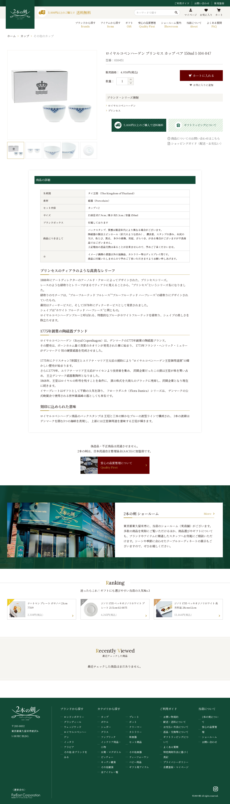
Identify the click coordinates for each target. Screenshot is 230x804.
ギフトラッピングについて (175, 739)
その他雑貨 (107, 767)
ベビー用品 (135, 762)
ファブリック (108, 737)
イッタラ (69, 742)
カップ (24, 36)
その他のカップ (44, 36)
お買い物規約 (170, 717)
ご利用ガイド (181, 3)
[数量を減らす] (131, 83)
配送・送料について (174, 722)
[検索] (176, 13)
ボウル (105, 722)
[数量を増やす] (131, 79)
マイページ (190, 15)
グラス (105, 732)
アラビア (69, 747)
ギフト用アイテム (139, 767)
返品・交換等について (175, 732)
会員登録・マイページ (175, 767)
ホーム (11, 36)
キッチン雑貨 (108, 762)
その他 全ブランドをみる (75, 754)
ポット (133, 722)
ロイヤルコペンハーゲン (122, 105)
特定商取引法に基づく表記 (175, 754)
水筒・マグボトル (111, 752)
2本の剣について (210, 719)
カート (219, 15)
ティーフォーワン (139, 757)
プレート (134, 717)
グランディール (72, 722)
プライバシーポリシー (175, 762)
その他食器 (135, 752)
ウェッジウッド (72, 727)
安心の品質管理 (209, 729)
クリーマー (135, 727)
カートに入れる (203, 75)
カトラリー (135, 732)
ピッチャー (107, 757)
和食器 (133, 737)
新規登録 (219, 3)
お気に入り (206, 15)
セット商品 (135, 742)
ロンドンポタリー (74, 717)
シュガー (106, 727)
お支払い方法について (175, 727)
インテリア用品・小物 (111, 744)
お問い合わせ (201, 3)
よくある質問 (170, 747)
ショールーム (209, 737)
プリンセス (114, 110)
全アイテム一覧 (109, 772)
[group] (15, 150)
